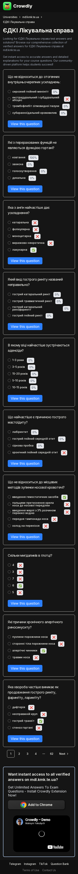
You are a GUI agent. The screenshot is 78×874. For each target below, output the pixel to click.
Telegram (15, 863)
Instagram (30, 863)
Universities (10, 17)
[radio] (9, 91)
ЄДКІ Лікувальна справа (19, 22)
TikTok (43, 863)
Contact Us (49, 870)
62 (51, 753)
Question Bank (60, 863)
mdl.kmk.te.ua (30, 17)
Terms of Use (30, 870)
